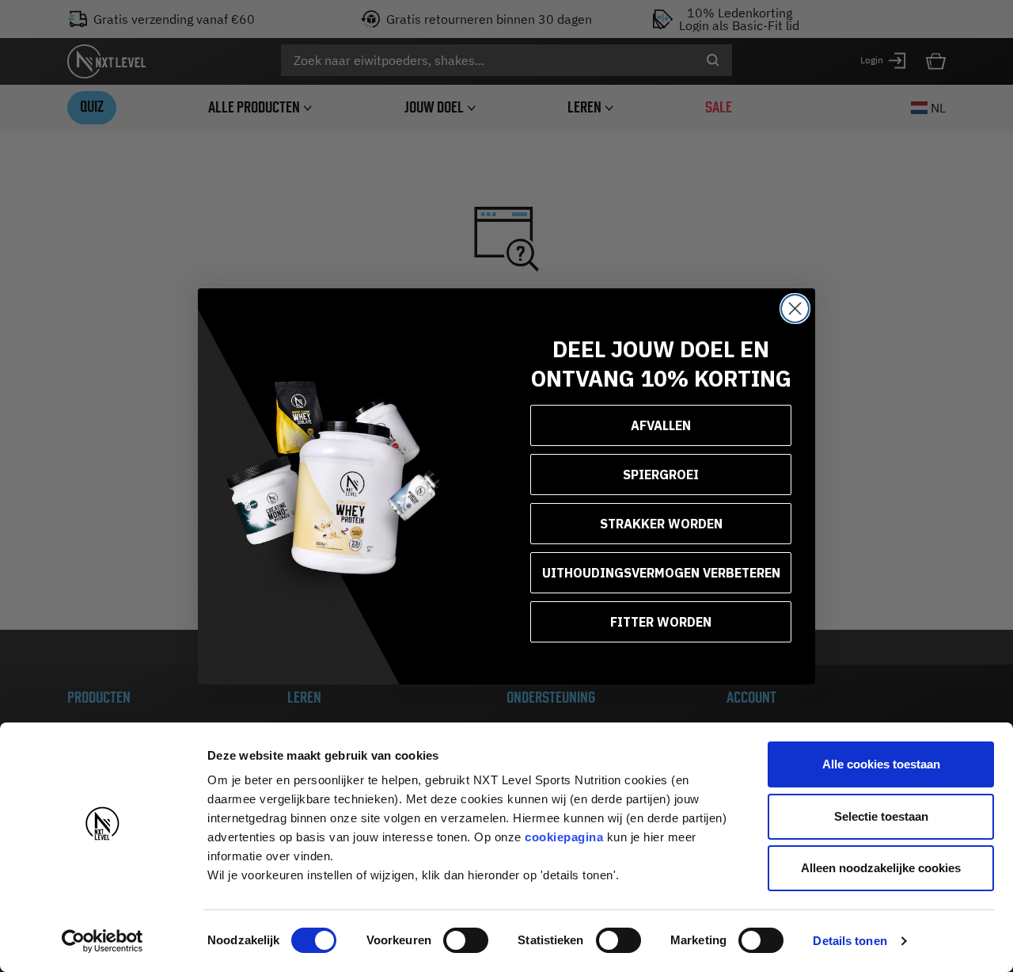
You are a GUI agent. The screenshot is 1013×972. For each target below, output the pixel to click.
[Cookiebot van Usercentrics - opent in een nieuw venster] (102, 941)
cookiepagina (564, 837)
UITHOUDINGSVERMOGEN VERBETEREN (661, 573)
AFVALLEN (661, 425)
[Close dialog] (795, 308)
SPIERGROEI (661, 474)
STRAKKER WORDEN (661, 524)
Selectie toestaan (881, 816)
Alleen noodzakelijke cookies (881, 868)
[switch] (465, 940)
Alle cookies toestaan (881, 764)
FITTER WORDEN (660, 622)
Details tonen (849, 940)
